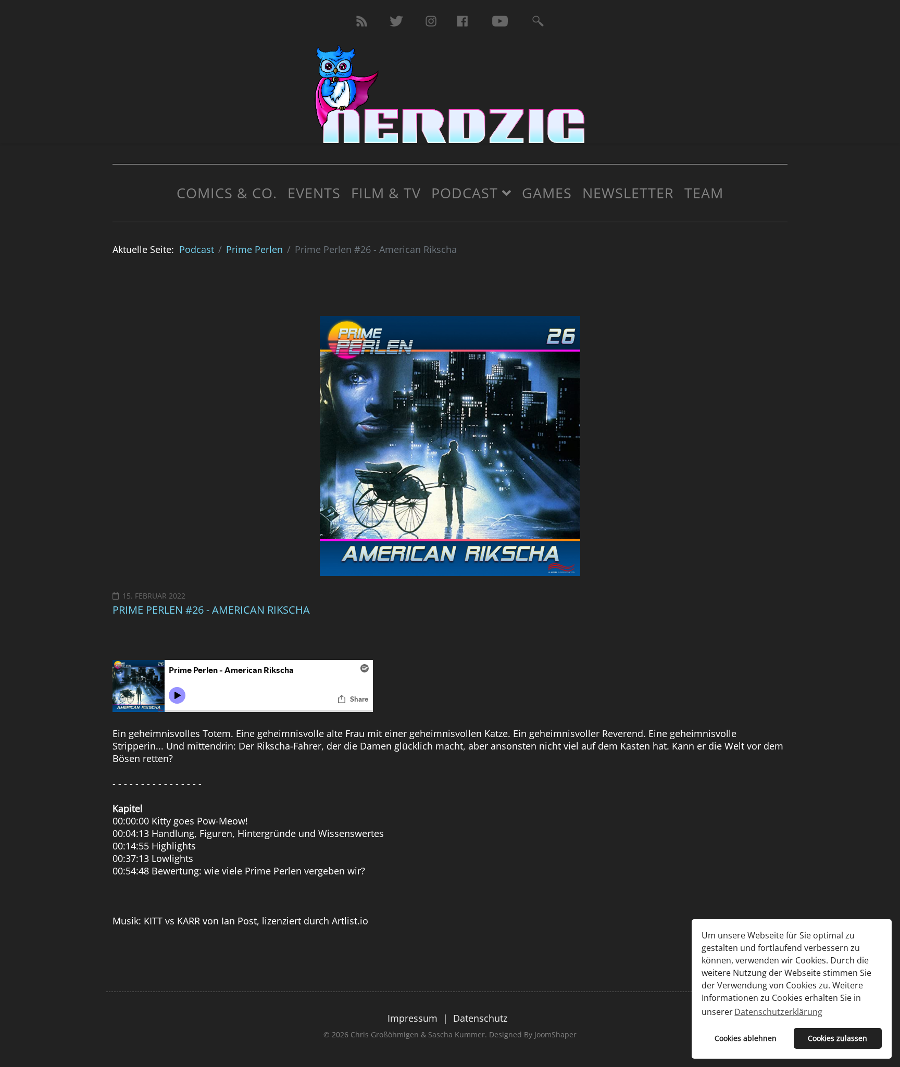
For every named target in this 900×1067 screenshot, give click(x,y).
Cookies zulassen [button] (837, 1038)
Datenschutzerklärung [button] (778, 1012)
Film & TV (386, 192)
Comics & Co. (227, 192)
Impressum (413, 1018)
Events (314, 192)
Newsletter (628, 192)
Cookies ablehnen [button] (746, 1038)
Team (703, 192)
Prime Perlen (254, 249)
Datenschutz (480, 1018)
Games (547, 192)
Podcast (464, 192)
